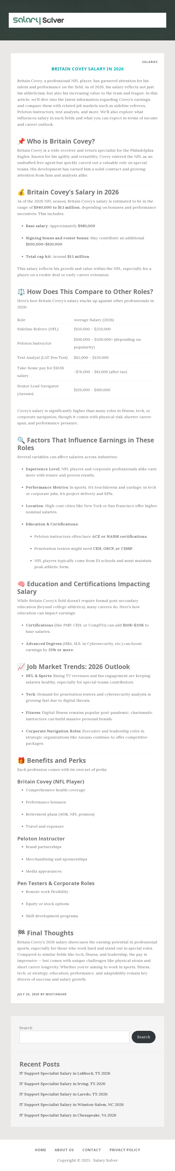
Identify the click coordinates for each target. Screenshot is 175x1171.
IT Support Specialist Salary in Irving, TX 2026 (62, 1083)
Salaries (150, 62)
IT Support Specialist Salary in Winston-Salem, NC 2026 (71, 1104)
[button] (157, 18)
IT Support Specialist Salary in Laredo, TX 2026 (63, 1094)
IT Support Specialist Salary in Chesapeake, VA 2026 (67, 1115)
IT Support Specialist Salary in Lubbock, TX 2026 (64, 1073)
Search (25, 1027)
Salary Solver (36, 20)
